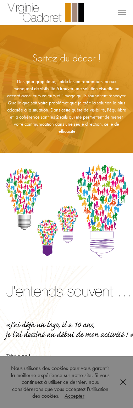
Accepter (74, 395)
